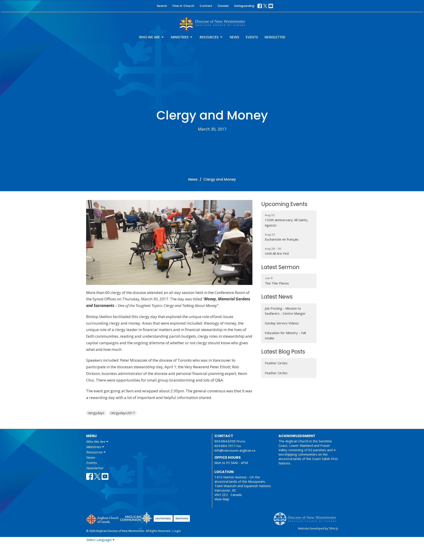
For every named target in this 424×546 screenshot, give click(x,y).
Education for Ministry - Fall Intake (285, 335)
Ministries (180, 37)
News (234, 37)
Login (177, 531)
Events (252, 37)
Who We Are (149, 37)
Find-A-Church (183, 6)
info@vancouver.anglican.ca (234, 450)
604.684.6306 (225, 441)
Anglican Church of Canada (102, 518)
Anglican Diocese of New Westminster (306, 517)
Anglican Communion (136, 518)
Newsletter (275, 37)
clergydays (96, 413)
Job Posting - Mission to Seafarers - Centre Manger (285, 311)
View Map (221, 499)
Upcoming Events (284, 204)
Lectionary (163, 518)
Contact (206, 6)
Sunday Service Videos (282, 323)
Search (162, 6)
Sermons (181, 518)
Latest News (277, 296)
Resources (209, 37)
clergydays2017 (122, 413)
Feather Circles (276, 363)
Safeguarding (244, 6)
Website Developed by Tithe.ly (318, 528)
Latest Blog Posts (283, 351)
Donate (223, 6)
